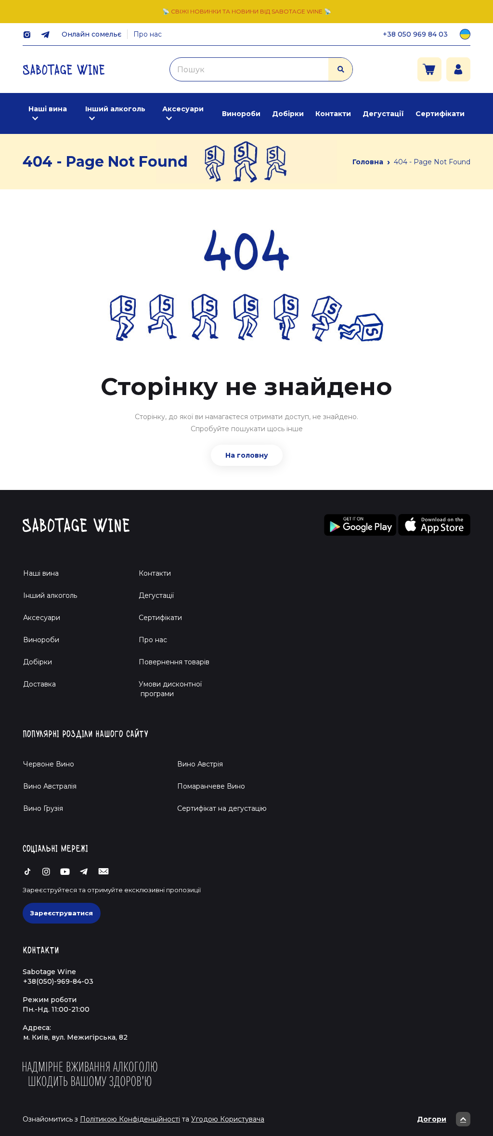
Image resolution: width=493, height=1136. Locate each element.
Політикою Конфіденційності (130, 1119)
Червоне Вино (48, 764)
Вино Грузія (43, 808)
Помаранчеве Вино (211, 786)
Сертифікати (440, 113)
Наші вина (47, 109)
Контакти (333, 113)
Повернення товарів (174, 662)
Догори (431, 1119)
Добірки (288, 113)
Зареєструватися (61, 913)
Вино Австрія (200, 764)
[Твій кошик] (429, 69)
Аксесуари (183, 109)
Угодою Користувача (227, 1119)
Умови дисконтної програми (166, 689)
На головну (246, 455)
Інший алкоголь (115, 109)
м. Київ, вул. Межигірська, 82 (75, 1037)
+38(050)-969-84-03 (58, 981)
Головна (367, 162)
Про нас (147, 34)
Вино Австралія (50, 786)
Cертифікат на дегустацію (222, 808)
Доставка (39, 684)
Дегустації (383, 113)
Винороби (241, 113)
